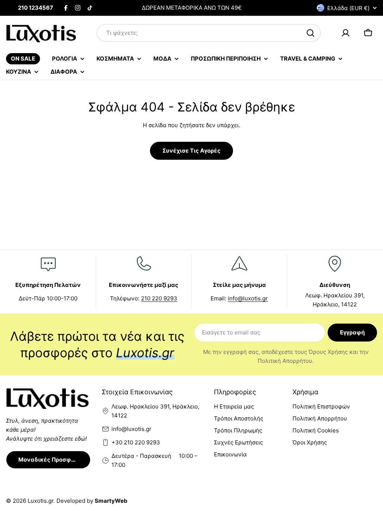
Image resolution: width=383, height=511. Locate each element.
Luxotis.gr (40, 500)
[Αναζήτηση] (310, 32)
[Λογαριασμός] (345, 32)
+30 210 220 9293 (135, 442)
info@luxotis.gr (248, 298)
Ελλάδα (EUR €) (348, 8)
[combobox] (208, 33)
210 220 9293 (159, 298)
